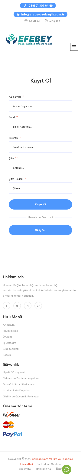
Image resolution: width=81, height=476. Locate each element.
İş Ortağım (9, 342)
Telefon (15, 137)
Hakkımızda (10, 330)
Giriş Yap (54, 21)
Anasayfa (9, 324)
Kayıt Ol (34, 21)
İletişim (7, 355)
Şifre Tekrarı (17, 179)
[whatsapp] (66, 469)
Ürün (59, 469)
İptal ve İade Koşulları (16, 390)
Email (13, 117)
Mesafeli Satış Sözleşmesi (19, 384)
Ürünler (7, 336)
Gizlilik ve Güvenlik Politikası (21, 396)
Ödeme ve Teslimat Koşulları (21, 378)
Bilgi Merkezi (11, 348)
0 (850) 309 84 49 (40, 5)
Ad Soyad (16, 96)
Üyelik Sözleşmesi (14, 372)
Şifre (13, 158)
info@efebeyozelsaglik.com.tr (42, 14)
